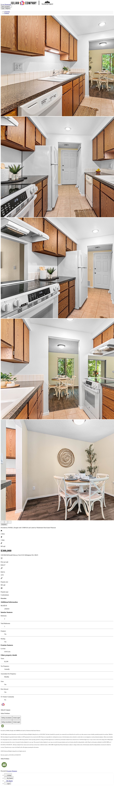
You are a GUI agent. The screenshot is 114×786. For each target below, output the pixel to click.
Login (2, 8)
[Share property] (9, 522)
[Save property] (6, 522)
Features (6, 13)
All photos (4, 524)
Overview (7, 11)
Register (8, 8)
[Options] (2, 522)
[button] (57, 66)
